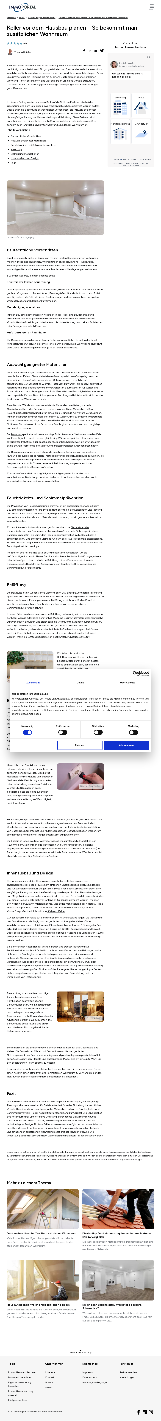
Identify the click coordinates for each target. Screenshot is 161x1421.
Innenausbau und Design (25, 158)
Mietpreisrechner (17, 1400)
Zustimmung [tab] (33, 682)
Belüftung (16, 149)
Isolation (16, 434)
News (48, 1387)
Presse (49, 1382)
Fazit (13, 162)
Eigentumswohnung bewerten (19, 1384)
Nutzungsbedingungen (95, 1382)
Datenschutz (89, 1377)
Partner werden (128, 1372)
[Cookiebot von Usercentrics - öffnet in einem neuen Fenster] (135, 673)
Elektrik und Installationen (25, 153)
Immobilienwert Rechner (22, 1372)
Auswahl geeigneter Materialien (28, 140)
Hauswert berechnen (20, 1377)
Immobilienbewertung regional (20, 1393)
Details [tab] (80, 682)
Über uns (50, 1372)
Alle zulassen (126, 745)
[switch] (62, 732)
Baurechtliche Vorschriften (26, 136)
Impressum (88, 1372)
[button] (84, 50)
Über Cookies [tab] (127, 682)
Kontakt (49, 1377)
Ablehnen (80, 745)
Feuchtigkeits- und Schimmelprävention (33, 145)
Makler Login (126, 1377)
